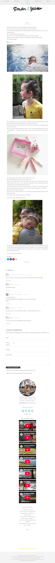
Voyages (27, 3)
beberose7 (12, 307)
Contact (48, 1)
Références (38, 1)
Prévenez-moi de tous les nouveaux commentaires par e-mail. (21, 370)
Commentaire (9, 354)
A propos (27, 1)
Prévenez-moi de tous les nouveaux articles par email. (19, 373)
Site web (8, 349)
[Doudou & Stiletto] (27, 11)
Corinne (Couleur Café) (17, 274)
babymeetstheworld (16, 294)
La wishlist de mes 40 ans (27, 509)
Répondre (8, 280)
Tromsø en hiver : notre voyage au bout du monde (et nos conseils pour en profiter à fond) (27, 513)
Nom (7, 337)
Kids (29, 262)
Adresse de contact (10, 343)
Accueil (6, 1)
